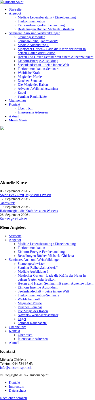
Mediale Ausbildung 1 (33, 271)
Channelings (17, 327)
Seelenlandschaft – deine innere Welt (43, 291)
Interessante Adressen (33, 339)
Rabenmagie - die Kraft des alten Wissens (29, 211)
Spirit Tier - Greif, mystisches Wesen (25, 195)
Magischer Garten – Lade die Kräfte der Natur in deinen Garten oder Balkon (52, 277)
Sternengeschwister (13, 219)
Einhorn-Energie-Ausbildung (38, 287)
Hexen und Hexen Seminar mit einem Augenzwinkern (55, 283)
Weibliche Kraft (29, 299)
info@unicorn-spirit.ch (16, 367)
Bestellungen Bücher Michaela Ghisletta (46, 256)
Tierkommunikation (31, 248)
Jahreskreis (7, 203)
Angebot (15, 240)
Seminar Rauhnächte (32, 323)
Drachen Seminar (30, 307)
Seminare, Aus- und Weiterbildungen (34, 259)
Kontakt (14, 331)
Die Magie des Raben (33, 311)
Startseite (15, 236)
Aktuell (14, 343)
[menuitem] (52, 9)
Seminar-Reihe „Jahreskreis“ (38, 267)
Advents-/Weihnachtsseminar (38, 315)
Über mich (25, 335)
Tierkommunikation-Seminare (38, 295)
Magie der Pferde (30, 303)
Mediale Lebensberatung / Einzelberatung (47, 244)
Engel (22, 319)
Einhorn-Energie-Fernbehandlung (41, 252)
